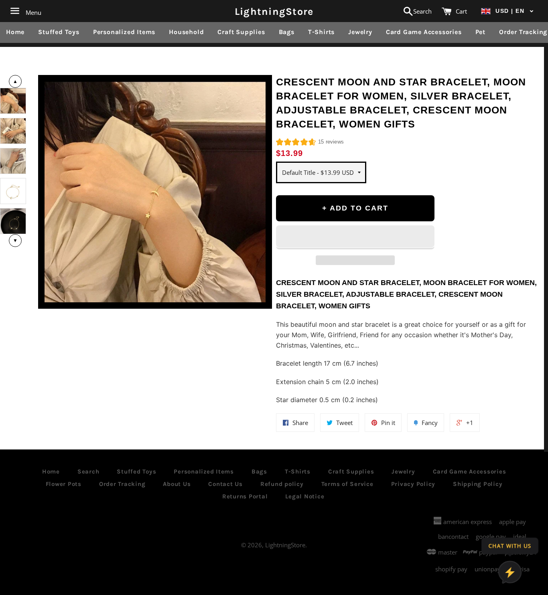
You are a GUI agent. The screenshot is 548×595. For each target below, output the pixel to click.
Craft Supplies (241, 32)
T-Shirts (321, 32)
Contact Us (225, 484)
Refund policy (282, 484)
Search (88, 471)
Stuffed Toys (58, 32)
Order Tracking (122, 484)
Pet (480, 32)
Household (186, 32)
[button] (507, 11)
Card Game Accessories (424, 32)
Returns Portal (245, 496)
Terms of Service (347, 484)
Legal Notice (304, 496)
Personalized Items (124, 32)
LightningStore (274, 11)
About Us (177, 484)
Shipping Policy (477, 484)
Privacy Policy (413, 484)
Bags (286, 32)
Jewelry (360, 32)
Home (15, 32)
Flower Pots (63, 484)
